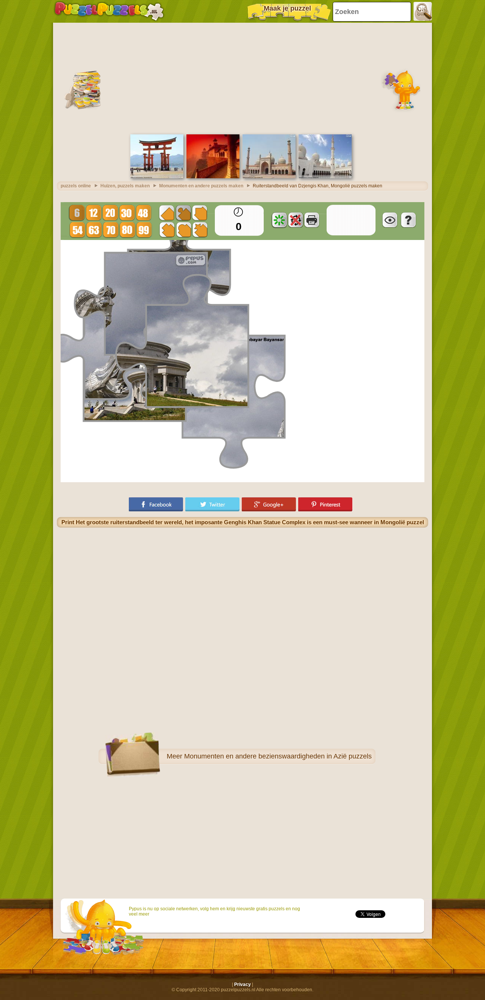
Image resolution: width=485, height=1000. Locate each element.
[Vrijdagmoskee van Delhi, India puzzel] (269, 176)
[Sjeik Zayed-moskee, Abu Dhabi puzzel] (325, 176)
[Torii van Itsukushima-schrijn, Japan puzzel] (156, 176)
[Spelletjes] (109, 11)
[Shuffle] (279, 219)
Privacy (242, 984)
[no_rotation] (295, 219)
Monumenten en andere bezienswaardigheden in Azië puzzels (278, 756)
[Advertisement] (242, 78)
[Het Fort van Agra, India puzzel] (212, 176)
